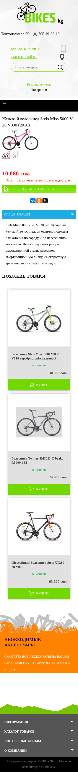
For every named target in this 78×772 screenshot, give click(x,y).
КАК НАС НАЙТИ (24, 57)
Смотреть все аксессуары (27, 656)
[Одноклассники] (39, 200)
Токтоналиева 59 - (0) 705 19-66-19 (30, 34)
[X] (45, 200)
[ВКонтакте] (33, 200)
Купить (42, 385)
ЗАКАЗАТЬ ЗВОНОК (25, 48)
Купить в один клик (39, 189)
